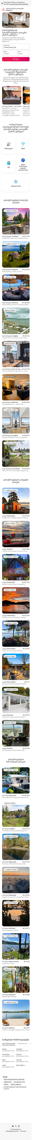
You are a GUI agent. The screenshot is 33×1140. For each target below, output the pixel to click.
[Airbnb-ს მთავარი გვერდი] (3, 9)
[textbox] (9, 54)
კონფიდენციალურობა (12, 1131)
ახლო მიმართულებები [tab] (8, 1043)
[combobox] (16, 47)
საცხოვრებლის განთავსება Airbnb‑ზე (15, 9)
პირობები (23, 1131)
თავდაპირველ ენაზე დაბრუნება (19, 4)
